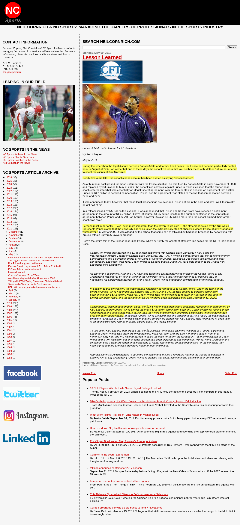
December (14, 232)
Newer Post (89, 373)
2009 (10, 306)
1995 (10, 347)
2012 (10, 225)
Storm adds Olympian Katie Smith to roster (29, 284)
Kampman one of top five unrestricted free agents (119, 480)
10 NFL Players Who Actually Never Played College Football (125, 388)
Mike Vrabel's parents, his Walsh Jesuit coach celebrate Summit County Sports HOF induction (145, 401)
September (15, 241)
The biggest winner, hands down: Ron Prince (31, 260)
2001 (10, 330)
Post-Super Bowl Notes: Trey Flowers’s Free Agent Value (123, 441)
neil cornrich (125, 365)
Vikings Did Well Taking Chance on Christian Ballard (35, 281)
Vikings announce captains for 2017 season (116, 467)
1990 (10, 354)
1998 (10, 337)
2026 (10, 177)
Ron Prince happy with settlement (25, 263)
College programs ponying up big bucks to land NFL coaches (126, 507)
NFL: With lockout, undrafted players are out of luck (34, 287)
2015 (10, 215)
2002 (10, 327)
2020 (10, 197)
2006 (10, 316)
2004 (10, 323)
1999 (10, 333)
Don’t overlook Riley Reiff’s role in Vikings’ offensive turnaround (127, 427)
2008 (10, 310)
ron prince (161, 365)
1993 (10, 351)
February (14, 296)
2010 (10, 303)
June (11, 251)
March (12, 293)
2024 (10, 184)
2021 (10, 194)
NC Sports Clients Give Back (18, 157)
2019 (10, 201)
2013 (10, 221)
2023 (10, 187)
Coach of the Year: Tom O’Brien (24, 275)
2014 (10, 218)
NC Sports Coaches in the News (104, 365)
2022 (10, 191)
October (13, 238)
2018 (10, 204)
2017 (10, 208)
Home (160, 373)
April (11, 290)
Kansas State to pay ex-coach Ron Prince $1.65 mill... (35, 266)
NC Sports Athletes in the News (20, 154)
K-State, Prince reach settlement (24, 269)
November (14, 235)
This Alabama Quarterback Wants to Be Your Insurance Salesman (129, 494)
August (12, 244)
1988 (10, 357)
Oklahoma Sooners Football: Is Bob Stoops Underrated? (36, 257)
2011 (10, 228)
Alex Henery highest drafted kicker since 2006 (31, 278)
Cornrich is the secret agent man (109, 454)
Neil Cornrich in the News (144, 365)
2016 (10, 211)
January (13, 300)
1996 (10, 344)
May (11, 254)
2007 (10, 313)
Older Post (231, 373)
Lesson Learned (102, 57)
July (11, 248)
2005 (10, 320)
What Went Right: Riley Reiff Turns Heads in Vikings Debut (124, 414)
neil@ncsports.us (12, 72)
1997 (10, 340)
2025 (10, 180)
